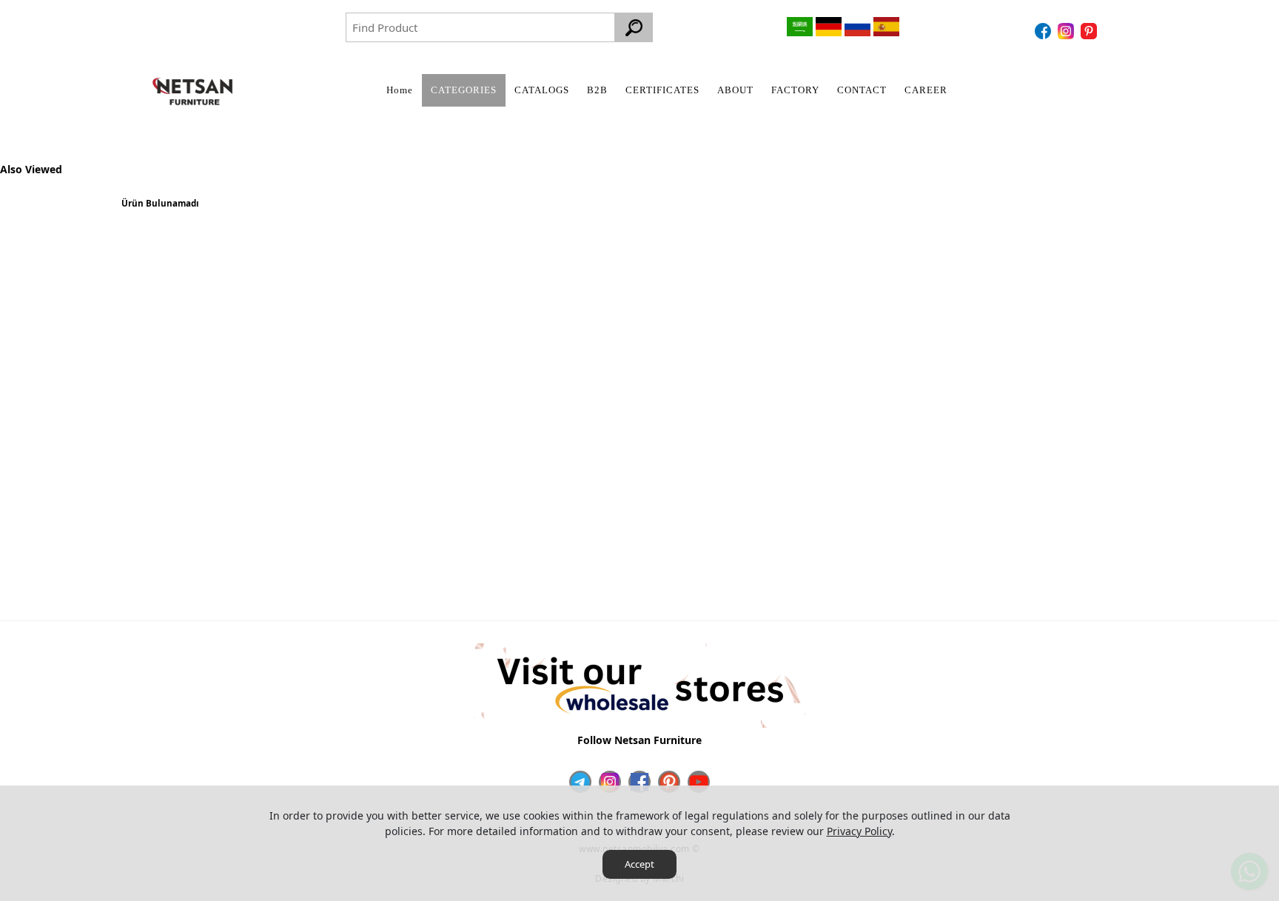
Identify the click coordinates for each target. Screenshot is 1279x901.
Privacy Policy (859, 831)
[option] (160, 209)
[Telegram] (580, 782)
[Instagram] (1068, 31)
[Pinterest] (1091, 31)
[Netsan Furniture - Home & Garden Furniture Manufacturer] (192, 91)
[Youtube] (699, 782)
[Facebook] (1045, 31)
